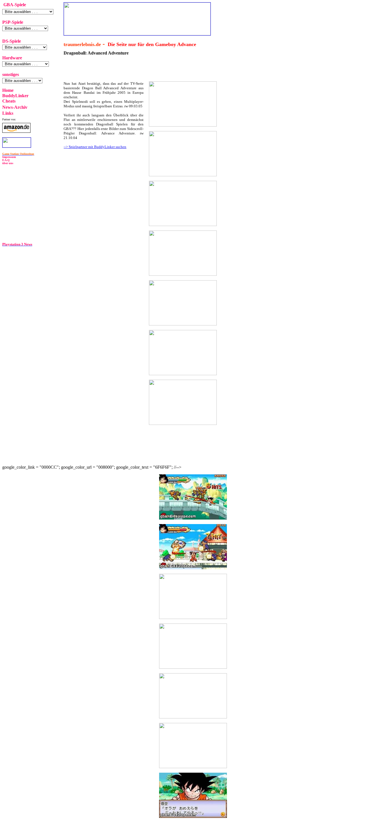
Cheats (9, 101)
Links (7, 113)
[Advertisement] (99, 189)
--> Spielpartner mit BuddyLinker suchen (95, 147)
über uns (7, 163)
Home (8, 90)
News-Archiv (14, 107)
